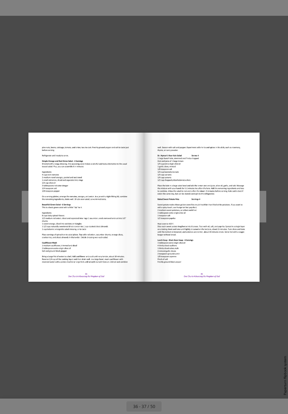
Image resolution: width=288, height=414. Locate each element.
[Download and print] (57, 8)
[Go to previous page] (118, 406)
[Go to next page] (169, 406)
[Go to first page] (103, 406)
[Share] (262, 8)
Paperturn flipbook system (285, 375)
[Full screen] (278, 8)
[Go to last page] (184, 406)
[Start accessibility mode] (73, 8)
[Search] (10, 8)
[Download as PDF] (42, 8)
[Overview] (26, 8)
